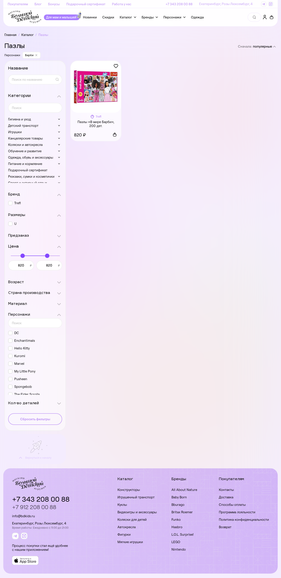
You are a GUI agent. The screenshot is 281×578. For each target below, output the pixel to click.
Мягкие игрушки (130, 542)
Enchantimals (24, 340)
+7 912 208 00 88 (34, 507)
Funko (176, 519)
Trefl (17, 203)
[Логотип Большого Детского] (25, 17)
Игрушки (15, 132)
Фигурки (124, 534)
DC (16, 333)
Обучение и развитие (24, 151)
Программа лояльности (237, 512)
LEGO (175, 542)
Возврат (225, 527)
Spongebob (23, 387)
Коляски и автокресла (25, 145)
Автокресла (126, 527)
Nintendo (178, 549)
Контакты (226, 490)
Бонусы (54, 4)
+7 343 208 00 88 (179, 4)
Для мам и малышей (61, 17)
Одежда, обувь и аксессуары (30, 157)
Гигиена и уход (19, 119)
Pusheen (20, 379)
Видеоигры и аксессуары (137, 512)
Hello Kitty (22, 348)
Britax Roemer (182, 512)
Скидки (108, 17)
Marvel (19, 363)
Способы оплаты (232, 505)
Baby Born (179, 497)
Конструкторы (128, 490)
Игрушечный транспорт (136, 497)
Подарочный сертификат (85, 4)
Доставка (226, 497)
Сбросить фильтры (35, 419)
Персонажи (172, 17)
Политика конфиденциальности (244, 519)
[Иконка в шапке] (271, 17)
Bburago (177, 505)
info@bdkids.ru (23, 516)
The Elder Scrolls (27, 394)
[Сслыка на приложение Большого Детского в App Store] (25, 560)
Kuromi (19, 356)
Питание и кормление (25, 164)
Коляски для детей (132, 519)
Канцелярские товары (25, 138)
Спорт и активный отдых (27, 183)
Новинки (90, 17)
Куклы (122, 505)
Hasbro (176, 527)
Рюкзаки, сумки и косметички (31, 176)
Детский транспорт (23, 125)
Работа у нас (121, 4)
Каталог (126, 17)
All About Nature (184, 490)
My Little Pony (24, 371)
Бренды (148, 17)
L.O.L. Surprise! (182, 534)
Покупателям (18, 4)
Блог (37, 4)
